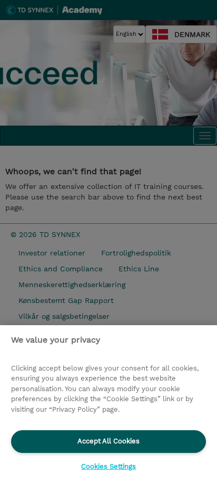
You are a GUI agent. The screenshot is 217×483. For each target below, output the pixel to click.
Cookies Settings (108, 466)
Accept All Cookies (108, 441)
